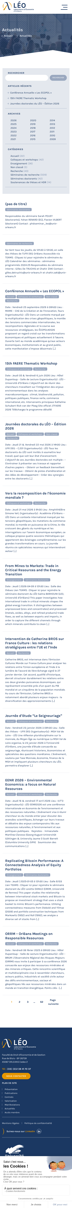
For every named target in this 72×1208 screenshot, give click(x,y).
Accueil (15, 155)
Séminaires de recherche (25, 174)
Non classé (17, 167)
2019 (32, 124)
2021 (13, 139)
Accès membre (12, 1112)
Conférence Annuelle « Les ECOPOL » (31, 92)
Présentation (11, 1089)
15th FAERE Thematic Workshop (28, 98)
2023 (14, 131)
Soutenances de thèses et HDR (28, 182)
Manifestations (12, 1104)
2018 (32, 127)
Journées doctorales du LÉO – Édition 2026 (34, 103)
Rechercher (16, 73)
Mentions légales (10, 1123)
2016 (32, 135)
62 (41, 1001)
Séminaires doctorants (24, 178)
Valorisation (11, 1101)
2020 (33, 120)
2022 (14, 135)
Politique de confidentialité (38, 1123)
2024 (13, 127)
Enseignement (19, 163)
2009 (53, 139)
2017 (32, 131)
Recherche (17, 171)
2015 (32, 139)
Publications (11, 1093)
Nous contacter (16, 1076)
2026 (14, 120)
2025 (13, 124)
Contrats (9, 1097)
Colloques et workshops (24, 159)
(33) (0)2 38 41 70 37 (19, 1069)
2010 (52, 135)
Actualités (10, 1108)
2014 (52, 120)
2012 (52, 127)
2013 (52, 124)
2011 (52, 131)
